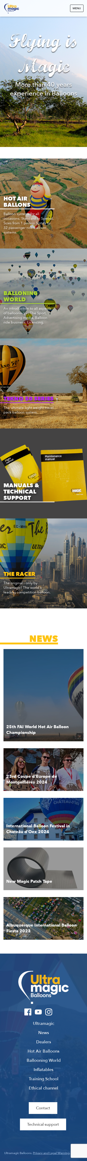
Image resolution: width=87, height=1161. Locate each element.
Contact (43, 1108)
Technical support (43, 1124)
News (43, 1033)
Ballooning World (44, 1060)
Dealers (43, 1042)
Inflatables (43, 1070)
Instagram (48, 1011)
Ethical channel (43, 1088)
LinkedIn (59, 1011)
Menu (77, 8)
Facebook (28, 1011)
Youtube (38, 1011)
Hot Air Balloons (43, 1051)
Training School (43, 1079)
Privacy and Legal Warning (51, 1153)
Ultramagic (11, 9)
